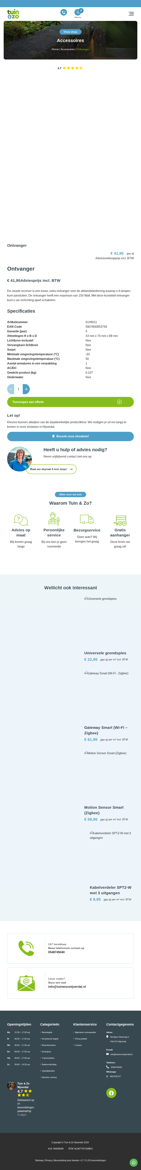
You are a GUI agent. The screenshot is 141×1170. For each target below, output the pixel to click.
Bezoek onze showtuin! (72, 436)
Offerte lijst (77, 17)
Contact (78, 1045)
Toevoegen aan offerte (28, 402)
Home (55, 49)
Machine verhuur (49, 1077)
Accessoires (68, 49)
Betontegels (47, 1032)
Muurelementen (49, 1045)
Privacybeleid (81, 1039)
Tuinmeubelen (48, 1058)
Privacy (48, 1160)
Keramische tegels (50, 1039)
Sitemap (39, 1160)
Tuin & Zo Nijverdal (73, 1142)
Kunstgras (46, 1051)
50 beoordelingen (97, 1160)
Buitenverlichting (49, 1064)
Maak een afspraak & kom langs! (49, 469)
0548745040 (56, 952)
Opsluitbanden (48, 1071)
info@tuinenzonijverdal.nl (67, 986)
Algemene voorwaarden (85, 1032)
